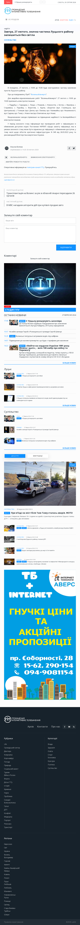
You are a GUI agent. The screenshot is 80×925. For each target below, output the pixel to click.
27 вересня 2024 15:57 (30, 427)
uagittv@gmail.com (9, 180)
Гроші (6, 806)
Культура (19, 559)
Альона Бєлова (16, 147)
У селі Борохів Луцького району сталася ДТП (31, 539)
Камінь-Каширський (11, 868)
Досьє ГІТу (8, 782)
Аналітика (64, 20)
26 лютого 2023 (33, 150)
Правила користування (13, 922)
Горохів (7, 861)
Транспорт (8, 827)
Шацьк (6, 914)
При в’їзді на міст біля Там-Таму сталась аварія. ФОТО (42, 512)
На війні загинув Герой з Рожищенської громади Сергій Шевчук (35, 332)
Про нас (55, 726)
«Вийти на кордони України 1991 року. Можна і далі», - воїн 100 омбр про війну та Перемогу (44, 348)
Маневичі (8, 891)
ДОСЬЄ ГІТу (15, 456)
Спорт (50, 755)
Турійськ (7, 911)
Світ (5, 848)
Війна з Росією (9, 775)
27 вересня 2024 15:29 (29, 438)
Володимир (8, 857)
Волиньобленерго (38, 94)
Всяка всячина (10, 803)
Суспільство (20, 373)
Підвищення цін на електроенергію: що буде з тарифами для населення (38, 341)
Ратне (6, 897)
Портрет (7, 820)
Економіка (52, 757)
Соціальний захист (11, 769)
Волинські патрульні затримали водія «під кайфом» (34, 336)
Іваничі (7, 864)
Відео (71, 20)
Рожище (19, 427)
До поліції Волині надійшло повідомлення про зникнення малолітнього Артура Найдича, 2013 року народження (42, 325)
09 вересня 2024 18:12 (24, 509)
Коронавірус (9, 758)
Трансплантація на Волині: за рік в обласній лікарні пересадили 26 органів (40, 194)
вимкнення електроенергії (43, 157)
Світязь (7, 905)
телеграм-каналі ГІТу (35, 167)
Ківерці (6, 871)
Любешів (7, 884)
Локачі (6, 878)
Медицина (8, 817)
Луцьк (18, 416)
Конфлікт (7, 813)
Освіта (50, 751)
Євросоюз (8, 844)
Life (5, 744)
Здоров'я (51, 748)
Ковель (7, 874)
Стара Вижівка (9, 908)
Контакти (42, 726)
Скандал (7, 800)
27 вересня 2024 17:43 (32, 373)
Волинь (19, 438)
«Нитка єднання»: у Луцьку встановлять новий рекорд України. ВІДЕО (50, 528)
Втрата (6, 779)
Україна (7, 851)
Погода (7, 762)
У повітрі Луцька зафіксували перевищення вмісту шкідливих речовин (40, 387)
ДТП (5, 810)
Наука (6, 793)
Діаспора (7, 751)
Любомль (8, 888)
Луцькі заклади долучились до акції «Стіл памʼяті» (38, 550)
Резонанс (7, 824)
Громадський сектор (12, 748)
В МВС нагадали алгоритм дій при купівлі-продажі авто (34, 205)
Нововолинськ (10, 895)
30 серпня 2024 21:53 (32, 548)
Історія (6, 786)
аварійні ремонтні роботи (17, 162)
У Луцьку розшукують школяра (27, 2)
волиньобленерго (19, 157)
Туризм (6, 772)
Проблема (8, 796)
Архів (57, 20)
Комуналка (8, 755)
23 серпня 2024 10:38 (29, 559)
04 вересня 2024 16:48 (32, 537)
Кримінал (7, 789)
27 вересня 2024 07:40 (32, 384)
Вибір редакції (37, 456)
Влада (50, 744)
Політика (51, 764)
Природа (7, 765)
